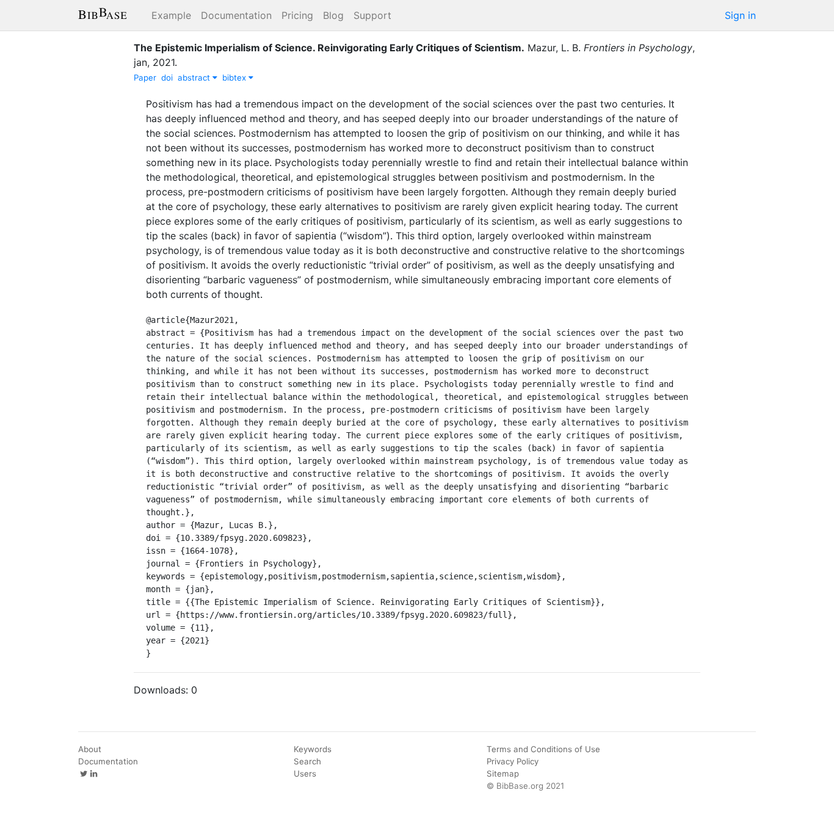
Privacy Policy (512, 761)
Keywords (313, 749)
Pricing (297, 15)
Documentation (236, 15)
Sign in (740, 15)
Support (372, 15)
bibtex (235, 77)
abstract (195, 77)
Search (307, 761)
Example (171, 15)
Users (305, 773)
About (89, 749)
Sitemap (503, 773)
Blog (333, 15)
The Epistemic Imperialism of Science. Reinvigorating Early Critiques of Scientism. (329, 48)
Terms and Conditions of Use (543, 749)
